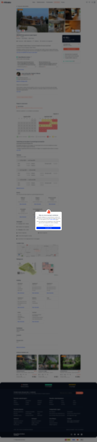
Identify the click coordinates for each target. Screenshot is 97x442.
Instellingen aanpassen (48, 225)
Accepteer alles (48, 228)
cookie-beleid (52, 219)
